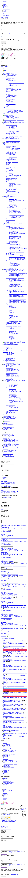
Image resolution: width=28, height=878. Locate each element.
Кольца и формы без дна (14, 279)
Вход (4, 13)
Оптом (4, 4)
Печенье (5, 449)
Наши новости (4, 481)
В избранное (3, 536)
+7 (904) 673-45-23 (5, 827)
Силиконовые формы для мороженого (17, 301)
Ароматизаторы (7, 752)
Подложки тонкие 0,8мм (14, 244)
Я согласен (3, 876)
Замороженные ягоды (14, 85)
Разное (10, 320)
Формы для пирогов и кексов (15, 286)
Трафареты (5, 771)
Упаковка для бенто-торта (15, 237)
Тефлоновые (11, 158)
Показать (5, 477)
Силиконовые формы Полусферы (16, 296)
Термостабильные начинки (9, 452)
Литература (6, 765)
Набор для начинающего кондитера (9, 492)
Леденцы (11, 406)
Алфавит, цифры (13, 338)
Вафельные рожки (7, 757)
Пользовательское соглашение (8, 821)
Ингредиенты (6, 745)
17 (14, 441)
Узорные (11, 170)
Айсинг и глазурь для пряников (10, 444)
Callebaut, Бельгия (13, 130)
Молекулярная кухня (8, 456)
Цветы (10, 305)
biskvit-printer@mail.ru (23, 809)
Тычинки (11, 186)
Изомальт (5, 446)
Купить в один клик (16, 852)
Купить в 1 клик (4, 535)
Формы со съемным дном (15, 283)
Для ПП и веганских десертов (10, 764)
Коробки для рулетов (13, 241)
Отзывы (5, 10)
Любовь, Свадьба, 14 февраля (15, 321)
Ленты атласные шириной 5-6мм (16, 255)
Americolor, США (13, 206)
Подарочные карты (7, 748)
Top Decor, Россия (13, 205)
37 (17, 447)
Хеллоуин (11, 329)
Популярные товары (8, 424)
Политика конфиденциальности (8, 820)
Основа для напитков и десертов (16, 83)
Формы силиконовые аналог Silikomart (18, 294)
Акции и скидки (7, 425)
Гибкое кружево (7, 455)
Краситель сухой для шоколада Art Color (18, 208)
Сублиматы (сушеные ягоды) (10, 750)
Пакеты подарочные (13, 265)
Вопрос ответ (6, 9)
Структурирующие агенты (9, 450)
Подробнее (3, 534)
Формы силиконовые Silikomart (16, 297)
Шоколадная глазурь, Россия (15, 134)
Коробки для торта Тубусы (15, 236)
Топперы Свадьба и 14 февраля (16, 401)
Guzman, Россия (12, 202)
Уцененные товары (7, 428)
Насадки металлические (14, 148)
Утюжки (11, 174)
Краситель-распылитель (14, 211)
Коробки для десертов (14, 234)
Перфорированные (13, 157)
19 (16, 450)
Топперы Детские (13, 395)
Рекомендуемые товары (8, 427)
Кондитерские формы (8, 760)
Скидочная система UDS (6, 486)
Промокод (5, 429)
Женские (11, 315)
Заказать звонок (4, 17)
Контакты (5, 7)
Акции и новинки (7, 2)
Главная (5, 1)
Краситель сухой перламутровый (16, 215)
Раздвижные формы (13, 285)
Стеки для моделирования (15, 175)
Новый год (11, 312)
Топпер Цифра (12, 394)
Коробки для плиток (13, 232)
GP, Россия (11, 132)
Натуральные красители (14, 217)
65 (17, 440)
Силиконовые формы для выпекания (17, 299)
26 (13, 451)
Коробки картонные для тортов (16, 227)
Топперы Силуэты (13, 392)
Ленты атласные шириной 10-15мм (17, 257)
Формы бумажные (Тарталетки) (16, 274)
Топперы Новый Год (13, 390)
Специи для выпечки (8, 451)
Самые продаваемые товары (7, 638)
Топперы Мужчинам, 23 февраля (16, 398)
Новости (5, 5)
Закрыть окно (4, 52)
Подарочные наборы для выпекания (11, 768)
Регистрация (6, 15)
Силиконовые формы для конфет (16, 295)
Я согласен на (13, 33)
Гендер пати (11, 400)
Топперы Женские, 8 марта (15, 391)
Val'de (7, 470)
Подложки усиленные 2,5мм (15, 247)
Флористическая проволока (15, 184)
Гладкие (10, 169)
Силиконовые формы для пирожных (17, 302)
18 (14, 439)
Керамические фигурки (14, 408)
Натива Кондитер (13, 199)
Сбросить (5, 478)
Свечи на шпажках (13, 385)
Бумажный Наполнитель (9, 754)
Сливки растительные (8, 434)
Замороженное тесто (8, 457)
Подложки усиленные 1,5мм (15, 245)
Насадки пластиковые (14, 149)
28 (15, 445)
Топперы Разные (12, 396)
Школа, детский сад (13, 316)
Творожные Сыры (7, 436)
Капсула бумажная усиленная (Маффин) (18, 273)
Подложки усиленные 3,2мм (15, 250)
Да (6, 475)
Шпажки (11, 402)
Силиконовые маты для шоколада (16, 300)
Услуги (5, 11)
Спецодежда (6, 770)
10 (8, 438)
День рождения (12, 307)
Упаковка (5, 759)
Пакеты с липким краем (14, 264)
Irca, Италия (11, 127)
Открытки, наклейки (13, 263)
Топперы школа (12, 403)
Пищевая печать (7, 746)
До (15, 463)
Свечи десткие (12, 382)
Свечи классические (13, 384)
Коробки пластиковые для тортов (16, 228)
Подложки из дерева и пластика (16, 252)
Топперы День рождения (14, 397)
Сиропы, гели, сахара (8, 441)
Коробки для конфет (13, 231)
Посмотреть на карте (7, 814)
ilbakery (7, 469)
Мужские (11, 306)
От (1, 463)
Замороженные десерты (8, 744)
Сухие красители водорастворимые (17, 213)
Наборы (2, 490)
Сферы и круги (12, 308)
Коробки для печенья (13, 239)
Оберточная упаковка (14, 266)
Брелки (5, 743)
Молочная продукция (8, 439)
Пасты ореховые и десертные (10, 447)
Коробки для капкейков (14, 229)
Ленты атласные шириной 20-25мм (17, 258)
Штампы (11, 173)
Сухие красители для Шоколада (16, 216)
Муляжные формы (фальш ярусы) (11, 761)
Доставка (5, 6)
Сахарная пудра (7, 442)
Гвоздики (11, 185)
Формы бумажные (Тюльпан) (15, 275)
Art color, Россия (12, 204)
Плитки (10, 317)
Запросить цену (12, 865)
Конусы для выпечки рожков (15, 289)
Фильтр (2, 509)
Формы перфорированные (15, 284)
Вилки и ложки (12, 268)
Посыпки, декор (7, 766)
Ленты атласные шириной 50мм (16, 259)
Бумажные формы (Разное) (15, 276)
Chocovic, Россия (13, 126)
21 (12, 436)
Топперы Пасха (12, 389)
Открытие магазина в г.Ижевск (8, 483)
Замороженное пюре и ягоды (10, 440)
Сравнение (10, 535)
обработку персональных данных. (16, 33)
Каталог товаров (4, 66)
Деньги (10, 310)
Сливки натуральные (8, 435)
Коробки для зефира (13, 242)
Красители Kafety (13, 210)
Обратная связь (4, 826)
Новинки (5, 423)
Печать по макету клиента (15, 110)
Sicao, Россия (12, 128)
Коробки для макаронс (14, 238)
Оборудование (6, 762)
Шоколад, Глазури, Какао (9, 751)
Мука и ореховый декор (8, 445)
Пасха (10, 311)
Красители (5, 756)
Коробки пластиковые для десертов (17, 233)
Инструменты (12, 183)
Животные (11, 318)
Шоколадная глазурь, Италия (15, 136)
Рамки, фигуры (12, 331)
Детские (11, 313)
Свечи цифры (12, 386)
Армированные (12, 155)
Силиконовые (12, 154)
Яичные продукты (7, 454)
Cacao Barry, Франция (14, 131)
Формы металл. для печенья (15, 287)
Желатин (5, 438)
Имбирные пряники (13, 407)
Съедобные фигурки (13, 410)
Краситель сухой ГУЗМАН (15, 212)
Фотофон (5, 772)
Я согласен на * (13, 851)
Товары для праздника (8, 767)
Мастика (5, 749)
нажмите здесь (14, 874)
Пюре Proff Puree (13, 84)
